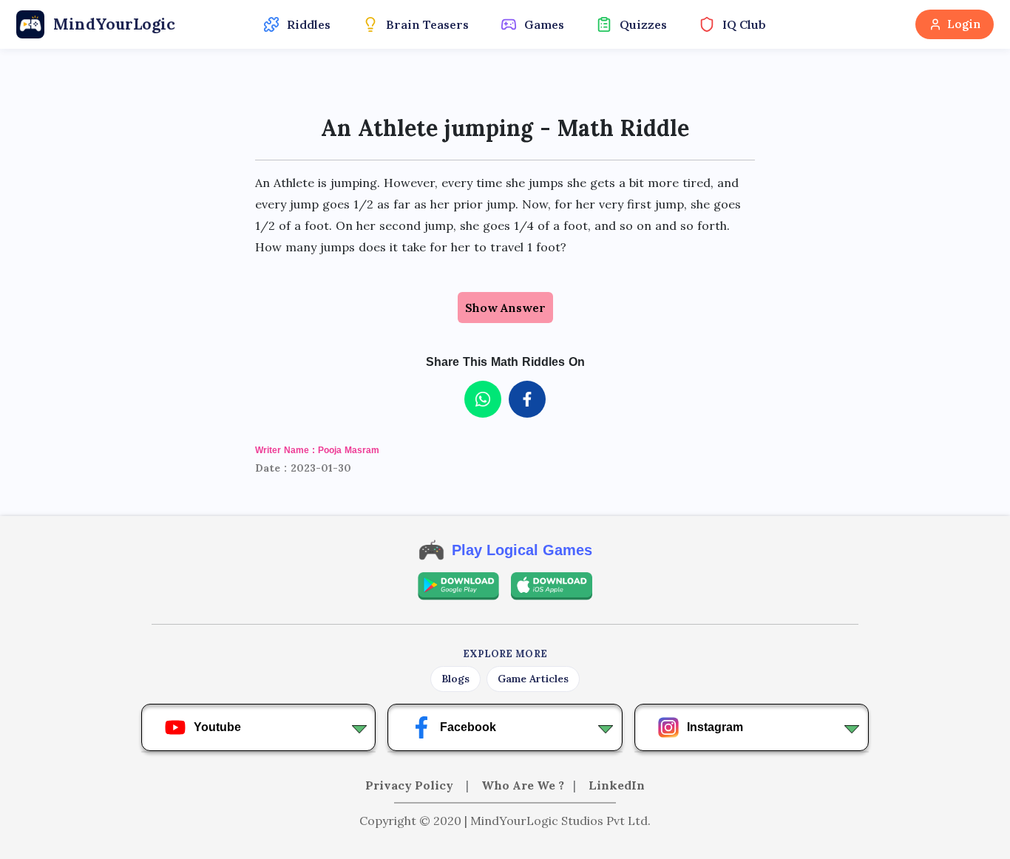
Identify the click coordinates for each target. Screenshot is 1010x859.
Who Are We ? (522, 785)
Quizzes (643, 24)
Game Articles (533, 678)
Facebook (468, 727)
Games (544, 24)
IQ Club (744, 24)
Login (963, 24)
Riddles (309, 24)
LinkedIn (617, 785)
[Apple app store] (551, 586)
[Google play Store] (458, 586)
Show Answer (505, 307)
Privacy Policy (410, 785)
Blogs (455, 678)
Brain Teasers (427, 24)
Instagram (715, 727)
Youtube (217, 727)
